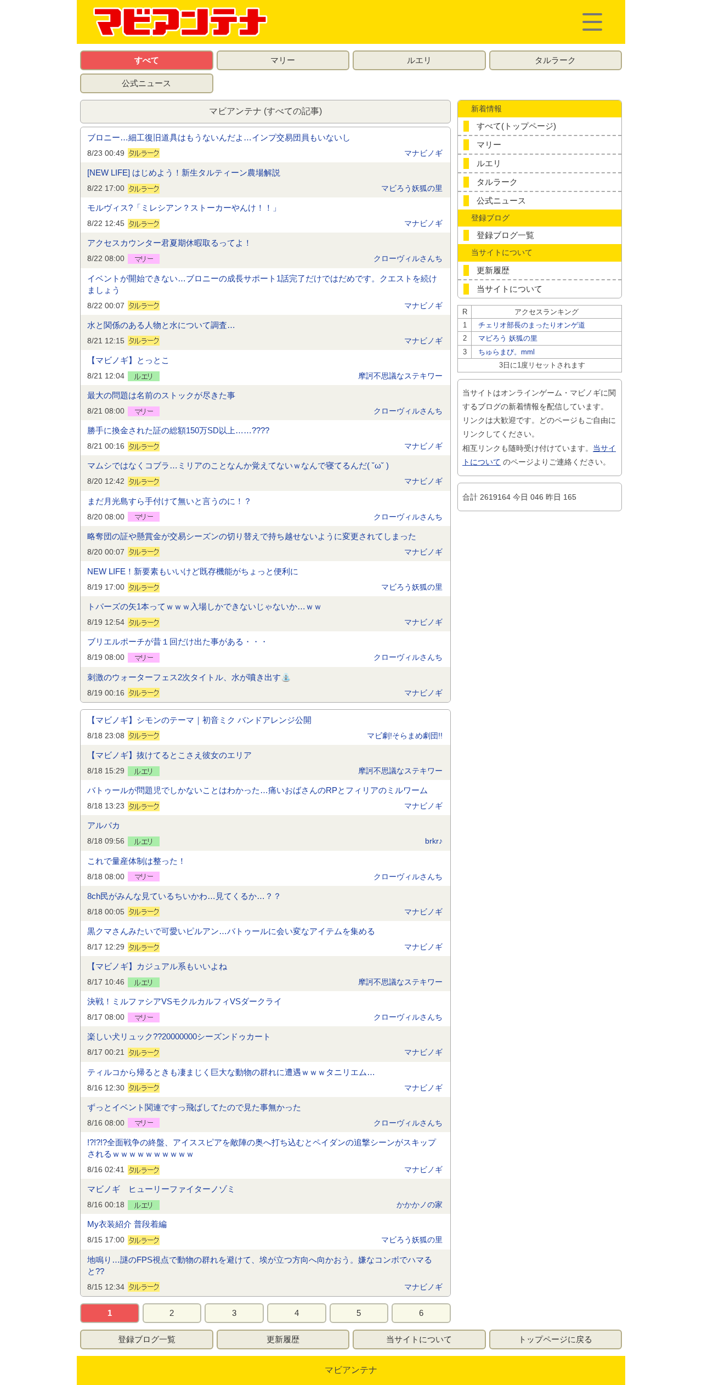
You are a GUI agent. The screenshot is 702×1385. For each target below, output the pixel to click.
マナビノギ (423, 153)
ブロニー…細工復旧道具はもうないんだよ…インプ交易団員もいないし (218, 137)
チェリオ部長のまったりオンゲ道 (531, 325)
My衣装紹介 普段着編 (127, 1224)
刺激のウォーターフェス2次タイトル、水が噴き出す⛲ (189, 677)
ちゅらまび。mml (506, 352)
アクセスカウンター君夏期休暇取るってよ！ (169, 242)
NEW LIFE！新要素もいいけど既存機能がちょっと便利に (192, 571)
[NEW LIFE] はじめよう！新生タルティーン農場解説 (183, 172)
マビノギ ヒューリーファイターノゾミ (161, 1189)
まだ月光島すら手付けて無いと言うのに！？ (169, 501)
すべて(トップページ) (516, 126)
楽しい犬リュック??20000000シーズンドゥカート (179, 1036)
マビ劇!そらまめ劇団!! (405, 735)
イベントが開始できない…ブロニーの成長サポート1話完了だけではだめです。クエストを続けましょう (262, 284)
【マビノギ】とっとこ (128, 360)
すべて (146, 60)
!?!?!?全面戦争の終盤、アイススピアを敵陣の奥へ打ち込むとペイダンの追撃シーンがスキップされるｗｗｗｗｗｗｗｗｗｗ (261, 1148)
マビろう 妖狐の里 (507, 338)
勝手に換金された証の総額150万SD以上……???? (178, 430)
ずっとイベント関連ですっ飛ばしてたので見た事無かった (194, 1107)
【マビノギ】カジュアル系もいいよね (157, 966)
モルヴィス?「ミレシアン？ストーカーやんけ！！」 (184, 207)
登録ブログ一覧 (505, 235)
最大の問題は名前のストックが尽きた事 (161, 395)
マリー (282, 60)
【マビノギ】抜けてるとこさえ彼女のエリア (169, 755)
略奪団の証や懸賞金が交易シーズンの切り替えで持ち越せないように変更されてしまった (251, 536)
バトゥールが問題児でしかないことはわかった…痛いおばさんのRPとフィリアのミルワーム (257, 790)
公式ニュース (146, 83)
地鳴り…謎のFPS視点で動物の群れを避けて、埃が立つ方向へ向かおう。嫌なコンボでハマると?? (259, 1265)
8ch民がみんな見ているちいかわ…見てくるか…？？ (184, 896)
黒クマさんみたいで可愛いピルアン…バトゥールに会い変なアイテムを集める (231, 931)
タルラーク (555, 60)
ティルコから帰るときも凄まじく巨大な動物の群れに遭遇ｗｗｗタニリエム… (231, 1072)
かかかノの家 (420, 1204)
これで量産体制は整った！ (136, 861)
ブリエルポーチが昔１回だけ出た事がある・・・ (177, 641)
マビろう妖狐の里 (412, 188)
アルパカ (103, 825)
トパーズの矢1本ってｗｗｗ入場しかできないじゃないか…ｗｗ (204, 606)
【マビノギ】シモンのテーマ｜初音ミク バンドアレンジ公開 (199, 720)
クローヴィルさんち (408, 258)
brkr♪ (434, 840)
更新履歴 (493, 270)
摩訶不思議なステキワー (400, 375)
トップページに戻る (555, 1339)
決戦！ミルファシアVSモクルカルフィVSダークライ (184, 1001)
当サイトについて (509, 288)
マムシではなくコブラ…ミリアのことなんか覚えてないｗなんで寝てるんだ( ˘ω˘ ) (238, 465)
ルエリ (419, 60)
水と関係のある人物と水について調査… (161, 325)
